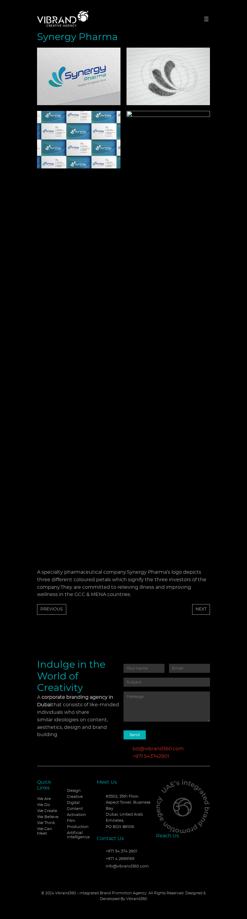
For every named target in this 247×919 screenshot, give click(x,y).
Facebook (160, 848)
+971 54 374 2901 (121, 851)
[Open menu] (206, 19)
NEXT (201, 609)
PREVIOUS (51, 609)
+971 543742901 (151, 756)
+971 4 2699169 (120, 859)
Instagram (181, 848)
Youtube (191, 848)
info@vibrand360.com (127, 866)
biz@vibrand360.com (158, 748)
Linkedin (170, 848)
